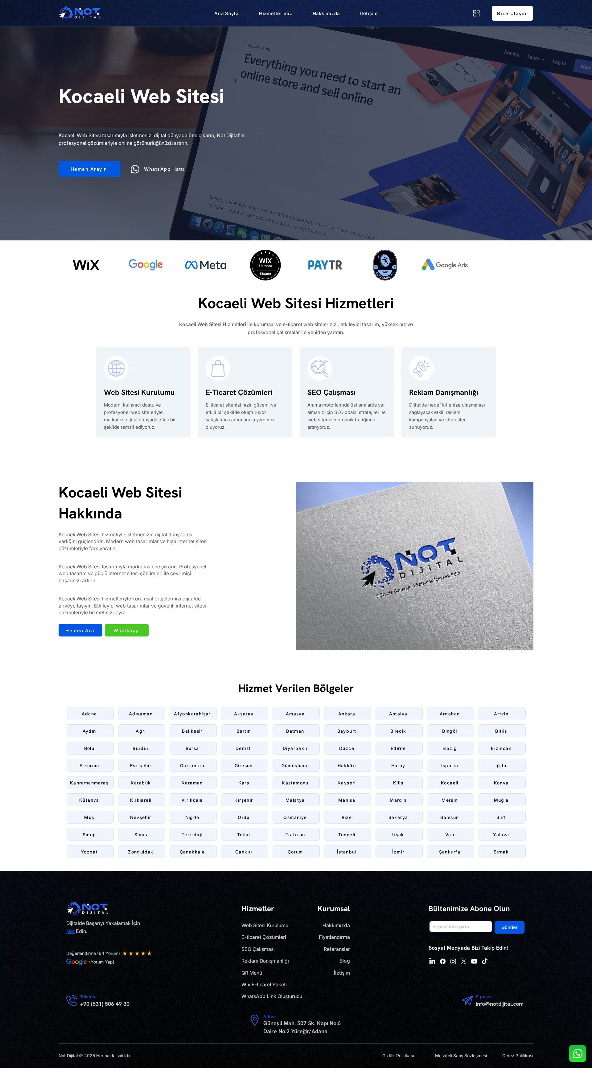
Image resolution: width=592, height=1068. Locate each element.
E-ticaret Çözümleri (263, 937)
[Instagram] (453, 961)
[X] (463, 961)
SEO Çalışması (258, 949)
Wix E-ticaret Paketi (264, 984)
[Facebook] (442, 961)
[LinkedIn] (432, 961)
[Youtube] (474, 961)
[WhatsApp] (577, 1053)
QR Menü (251, 973)
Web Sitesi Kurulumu (264, 925)
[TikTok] (484, 961)
